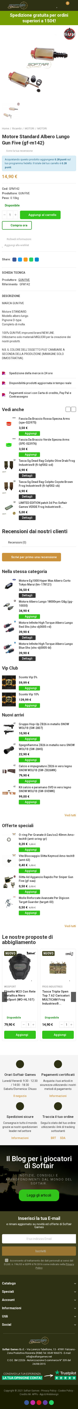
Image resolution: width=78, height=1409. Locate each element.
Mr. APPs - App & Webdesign (43, 1394)
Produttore (9, 279)
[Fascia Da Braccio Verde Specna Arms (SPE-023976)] (9, 445)
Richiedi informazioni (18, 239)
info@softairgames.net (39, 1356)
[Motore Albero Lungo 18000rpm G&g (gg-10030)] (9, 607)
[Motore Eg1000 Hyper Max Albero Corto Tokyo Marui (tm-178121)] (9, 586)
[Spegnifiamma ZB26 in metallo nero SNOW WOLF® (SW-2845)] (9, 750)
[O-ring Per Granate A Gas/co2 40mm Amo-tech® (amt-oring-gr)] (9, 840)
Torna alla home (68, 129)
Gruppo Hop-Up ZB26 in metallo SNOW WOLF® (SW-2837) (44, 726)
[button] (68, 409)
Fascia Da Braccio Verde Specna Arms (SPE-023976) (44, 441)
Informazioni (58, 1096)
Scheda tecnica (13, 272)
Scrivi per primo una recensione (33, 557)
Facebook (14, 260)
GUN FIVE (24, 193)
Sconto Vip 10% (29, 694)
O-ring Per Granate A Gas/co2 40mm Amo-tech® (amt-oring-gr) (47, 836)
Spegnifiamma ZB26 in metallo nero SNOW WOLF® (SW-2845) (47, 747)
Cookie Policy (65, 1390)
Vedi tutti (70, 815)
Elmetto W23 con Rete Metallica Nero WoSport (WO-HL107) (20, 995)
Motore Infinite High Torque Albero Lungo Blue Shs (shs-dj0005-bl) (46, 645)
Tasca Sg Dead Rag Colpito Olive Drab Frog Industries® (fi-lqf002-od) (47, 462)
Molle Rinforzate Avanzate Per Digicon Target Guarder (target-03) (44, 900)
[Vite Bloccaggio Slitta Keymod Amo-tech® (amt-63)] (9, 861)
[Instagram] (32, 1402)
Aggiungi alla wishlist (16, 245)
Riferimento (10, 284)
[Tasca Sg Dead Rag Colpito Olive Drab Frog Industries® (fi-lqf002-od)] (9, 466)
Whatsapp (31, 260)
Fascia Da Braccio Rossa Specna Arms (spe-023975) (44, 420)
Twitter (20, 260)
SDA (62, 1138)
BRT (53, 1138)
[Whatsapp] (51, 1402)
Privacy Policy (48, 1390)
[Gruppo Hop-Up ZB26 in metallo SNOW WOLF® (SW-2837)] (9, 729)
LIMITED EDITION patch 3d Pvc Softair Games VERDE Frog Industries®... (43, 504)
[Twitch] (45, 1402)
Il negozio (20, 1096)
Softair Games (31, 1390)
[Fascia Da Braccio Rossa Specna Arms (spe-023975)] (9, 424)
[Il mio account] (73, 5)
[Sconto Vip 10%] (9, 699)
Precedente (63, 129)
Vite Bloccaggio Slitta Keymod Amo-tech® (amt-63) (47, 858)
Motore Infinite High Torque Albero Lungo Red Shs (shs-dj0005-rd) (46, 624)
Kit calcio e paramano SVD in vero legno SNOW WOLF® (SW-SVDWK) (45, 789)
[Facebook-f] (26, 1402)
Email (26, 260)
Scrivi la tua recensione (19, 150)
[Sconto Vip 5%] (9, 682)
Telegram (37, 260)
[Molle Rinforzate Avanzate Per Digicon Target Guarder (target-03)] (9, 903)
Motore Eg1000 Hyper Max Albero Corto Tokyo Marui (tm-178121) (45, 582)
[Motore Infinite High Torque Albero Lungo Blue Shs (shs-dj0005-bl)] (9, 649)
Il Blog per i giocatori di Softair (39, 1162)
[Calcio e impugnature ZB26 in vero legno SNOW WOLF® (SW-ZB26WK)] (9, 771)
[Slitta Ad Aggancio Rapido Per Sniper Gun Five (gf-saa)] (9, 882)
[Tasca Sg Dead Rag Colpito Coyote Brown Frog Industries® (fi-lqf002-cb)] (9, 487)
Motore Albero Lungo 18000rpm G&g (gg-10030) (46, 603)
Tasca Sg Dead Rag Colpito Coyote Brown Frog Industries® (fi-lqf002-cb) (46, 484)
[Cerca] (50, 5)
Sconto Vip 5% (28, 677)
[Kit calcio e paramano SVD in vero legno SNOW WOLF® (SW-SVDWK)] (9, 792)
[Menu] (4, 5)
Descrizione (11, 296)
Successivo (73, 129)
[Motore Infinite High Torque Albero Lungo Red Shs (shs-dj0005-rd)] (9, 628)
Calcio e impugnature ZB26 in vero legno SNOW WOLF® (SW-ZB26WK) (45, 768)
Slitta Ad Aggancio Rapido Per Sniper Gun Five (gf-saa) (46, 879)
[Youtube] (39, 1402)
